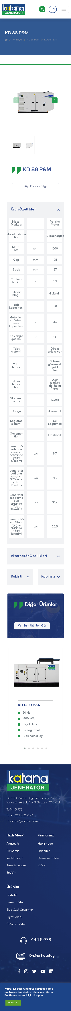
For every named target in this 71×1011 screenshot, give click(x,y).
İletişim (11, 872)
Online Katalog (41, 956)
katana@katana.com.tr (25, 821)
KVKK (42, 865)
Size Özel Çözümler (20, 909)
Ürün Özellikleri (24, 209)
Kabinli (16, 576)
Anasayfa (17, 40)
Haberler (44, 851)
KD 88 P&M (33, 40)
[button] (55, 100)
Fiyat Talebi (14, 917)
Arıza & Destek (16, 865)
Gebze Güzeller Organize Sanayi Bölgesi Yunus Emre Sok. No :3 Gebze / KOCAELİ (33, 800)
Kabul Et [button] (13, 1003)
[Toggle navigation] (64, 9)
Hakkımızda (45, 843)
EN (53, 9)
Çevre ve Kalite (48, 858)
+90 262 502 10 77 (21, 815)
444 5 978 (15, 809)
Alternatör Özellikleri (29, 556)
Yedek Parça (15, 858)
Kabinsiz (48, 576)
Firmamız (13, 851)
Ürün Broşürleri (16, 924)
